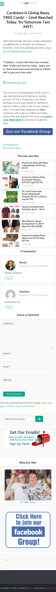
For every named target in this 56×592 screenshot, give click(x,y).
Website (7, 379)
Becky (32, 502)
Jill (22, 502)
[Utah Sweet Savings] (28, 3)
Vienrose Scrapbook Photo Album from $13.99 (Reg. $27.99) (33, 238)
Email (7, 366)
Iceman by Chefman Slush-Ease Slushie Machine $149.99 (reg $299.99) (34, 180)
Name (7, 353)
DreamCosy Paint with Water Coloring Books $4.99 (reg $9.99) (35, 165)
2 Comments (35, 33)
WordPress (50, 588)
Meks (30, 588)
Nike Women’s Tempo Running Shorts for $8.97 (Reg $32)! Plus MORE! (33, 224)
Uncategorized (10, 144)
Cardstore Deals (13, 148)
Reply (8, 278)
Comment (8, 323)
